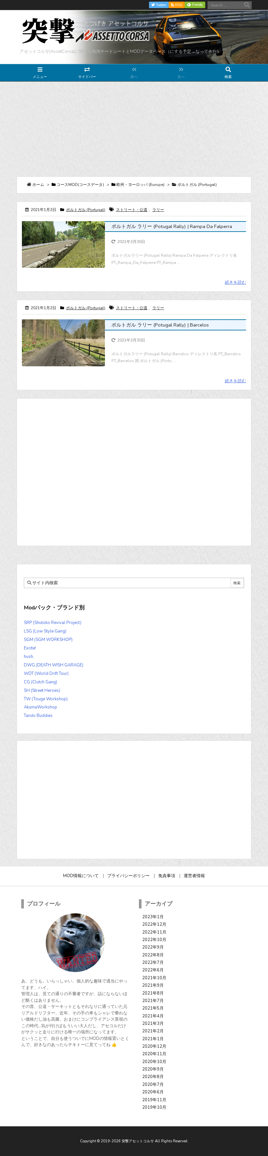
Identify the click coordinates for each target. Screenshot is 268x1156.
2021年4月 (153, 1016)
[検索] (247, 5)
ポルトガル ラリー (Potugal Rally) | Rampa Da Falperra (171, 226)
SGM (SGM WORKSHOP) (48, 640)
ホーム (38, 184)
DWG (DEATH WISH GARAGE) (53, 665)
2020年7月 (153, 1085)
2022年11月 (154, 932)
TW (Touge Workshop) (46, 699)
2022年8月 (153, 955)
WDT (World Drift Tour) (46, 674)
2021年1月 (153, 1039)
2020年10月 (154, 1062)
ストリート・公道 (131, 209)
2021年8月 (153, 993)
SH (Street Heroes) (42, 690)
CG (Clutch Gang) (40, 682)
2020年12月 (154, 1046)
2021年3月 (153, 1024)
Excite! (30, 648)
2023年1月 (153, 917)
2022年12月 (154, 924)
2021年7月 (153, 1001)
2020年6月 (153, 1092)
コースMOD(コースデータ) (80, 184)
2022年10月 (154, 940)
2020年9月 (153, 1069)
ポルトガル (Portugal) (85, 209)
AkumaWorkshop (40, 707)
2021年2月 (153, 1031)
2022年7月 (153, 963)
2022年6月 (153, 970)
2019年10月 (154, 1107)
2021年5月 (153, 1008)
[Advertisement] (134, 129)
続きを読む (235, 282)
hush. (29, 657)
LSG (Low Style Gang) (45, 631)
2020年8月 (153, 1077)
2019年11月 (154, 1100)
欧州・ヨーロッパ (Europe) (140, 184)
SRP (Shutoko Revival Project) (52, 623)
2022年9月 (153, 947)
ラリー (158, 209)
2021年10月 (154, 978)
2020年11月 (154, 1054)
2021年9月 (153, 985)
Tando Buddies (38, 716)
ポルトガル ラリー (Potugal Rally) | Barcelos (160, 325)
